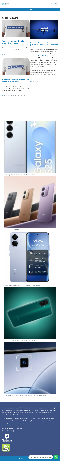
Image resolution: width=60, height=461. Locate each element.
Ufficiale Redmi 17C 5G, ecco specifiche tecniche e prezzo (22, 230)
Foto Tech (7, 95)
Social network (9, 55)
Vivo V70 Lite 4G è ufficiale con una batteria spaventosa (22, 285)
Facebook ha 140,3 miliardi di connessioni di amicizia (13, 42)
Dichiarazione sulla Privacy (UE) (12, 428)
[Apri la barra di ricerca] (52, 4)
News (34, 82)
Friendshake (42, 56)
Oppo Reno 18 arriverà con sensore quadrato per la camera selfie (25, 395)
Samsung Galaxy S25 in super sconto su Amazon (19, 175)
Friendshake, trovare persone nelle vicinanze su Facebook (15, 80)
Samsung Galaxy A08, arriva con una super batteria (20, 340)
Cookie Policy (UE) (8, 431)
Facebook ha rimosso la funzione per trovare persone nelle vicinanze (44, 44)
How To (13, 95)
